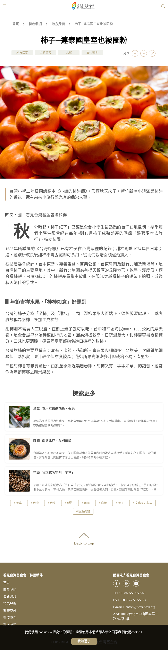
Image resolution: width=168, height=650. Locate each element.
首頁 (15, 24)
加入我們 (9, 624)
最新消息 (9, 596)
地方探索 (58, 24)
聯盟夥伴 (9, 617)
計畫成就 (9, 610)
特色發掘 (35, 24)
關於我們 (9, 589)
